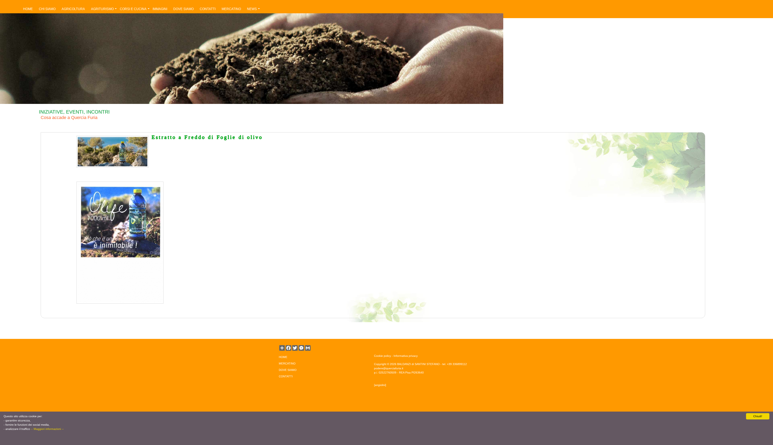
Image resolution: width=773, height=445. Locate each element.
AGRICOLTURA (73, 9)
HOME (28, 9)
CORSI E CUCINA (133, 9)
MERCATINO (231, 9)
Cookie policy (382, 355)
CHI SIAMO (47, 9)
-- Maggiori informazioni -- (47, 429)
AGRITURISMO (102, 9)
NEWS (252, 9)
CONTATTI (208, 9)
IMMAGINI (160, 9)
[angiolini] (380, 385)
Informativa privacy (406, 355)
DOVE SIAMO (183, 9)
